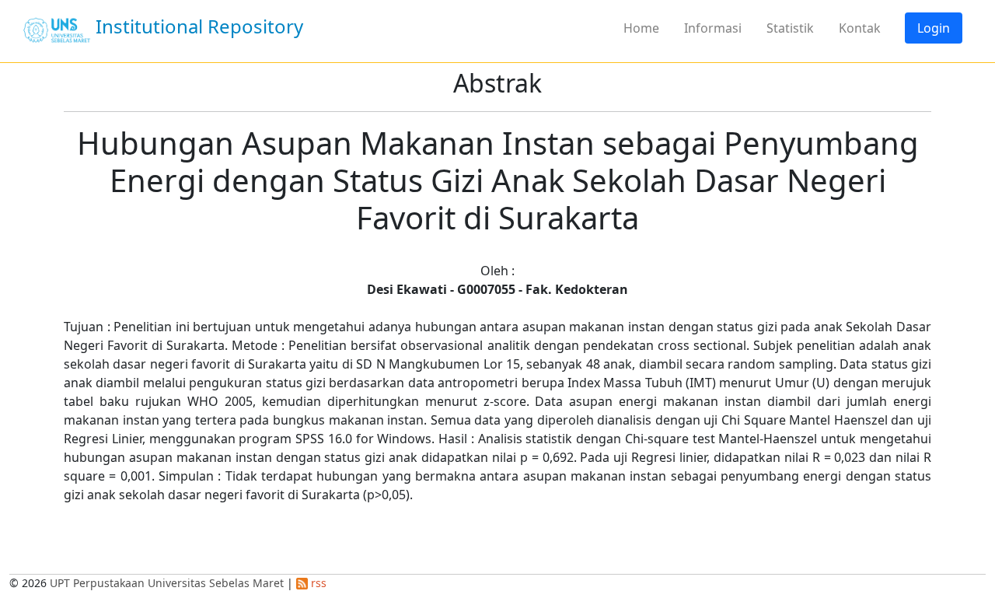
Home (641, 28)
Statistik (790, 28)
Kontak (860, 28)
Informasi (713, 28)
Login (933, 28)
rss (317, 582)
